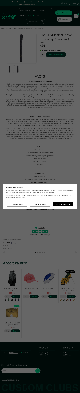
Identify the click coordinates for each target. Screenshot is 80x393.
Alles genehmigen (63, 204)
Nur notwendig (40, 204)
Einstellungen (17, 204)
